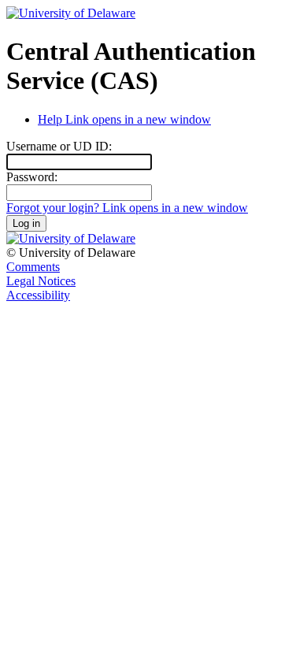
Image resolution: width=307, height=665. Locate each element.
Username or (59, 146)
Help (124, 119)
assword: (31, 177)
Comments (33, 266)
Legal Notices (41, 281)
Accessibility (38, 295)
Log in (26, 223)
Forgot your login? (127, 207)
